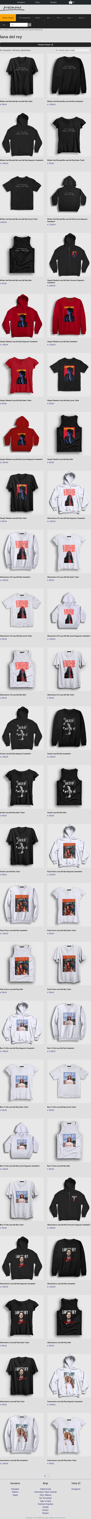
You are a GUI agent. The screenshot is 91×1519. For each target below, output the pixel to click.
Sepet (15, 1495)
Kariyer (45, 1510)
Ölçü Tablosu (45, 1495)
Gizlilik (46, 1507)
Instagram (75, 1489)
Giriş (37, 2)
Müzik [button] (37, 18)
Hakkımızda (45, 1489)
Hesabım (21, 2)
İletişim (53, 2)
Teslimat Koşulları (45, 1504)
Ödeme (15, 1492)
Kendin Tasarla (8, 18)
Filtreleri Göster (45, 45)
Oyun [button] (69, 18)
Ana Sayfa (4, 30)
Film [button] (58, 18)
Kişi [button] (3, 25)
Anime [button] (81, 18)
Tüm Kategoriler (24, 18)
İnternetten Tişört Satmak (45, 1492)
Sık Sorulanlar (45, 1498)
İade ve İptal (45, 1501)
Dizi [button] (48, 18)
